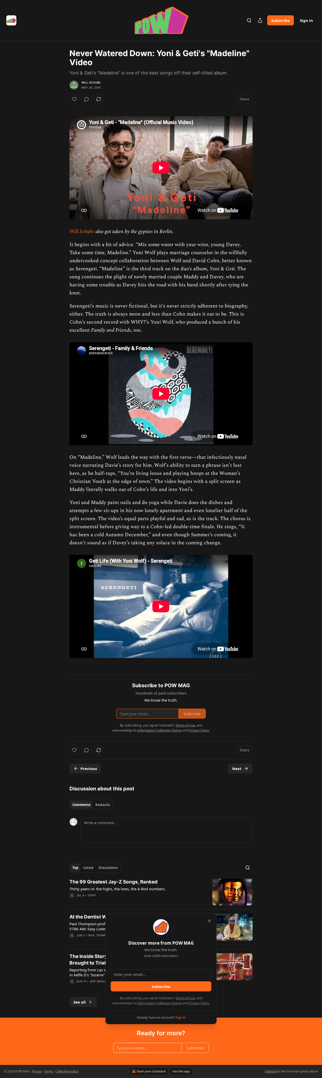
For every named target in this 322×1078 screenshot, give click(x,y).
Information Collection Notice (159, 1003)
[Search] (249, 20)
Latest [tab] (88, 867)
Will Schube (91, 82)
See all (79, 1002)
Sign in (306, 20)
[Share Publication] (260, 20)
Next (237, 768)
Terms (48, 1071)
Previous (88, 768)
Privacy (37, 1071)
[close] (209, 921)
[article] (161, 892)
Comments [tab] (81, 804)
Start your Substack (151, 1071)
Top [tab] (75, 867)
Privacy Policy (199, 1003)
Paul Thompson (100, 935)
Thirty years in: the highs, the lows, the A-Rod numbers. (117, 888)
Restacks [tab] (102, 804)
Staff (92, 895)
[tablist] (91, 805)
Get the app (181, 1071)
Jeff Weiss (98, 981)
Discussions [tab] (108, 867)
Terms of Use (185, 998)
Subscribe (280, 20)
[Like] (74, 99)
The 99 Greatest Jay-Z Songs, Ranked (113, 882)
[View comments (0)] (87, 99)
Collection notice (66, 1071)
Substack (271, 1071)
